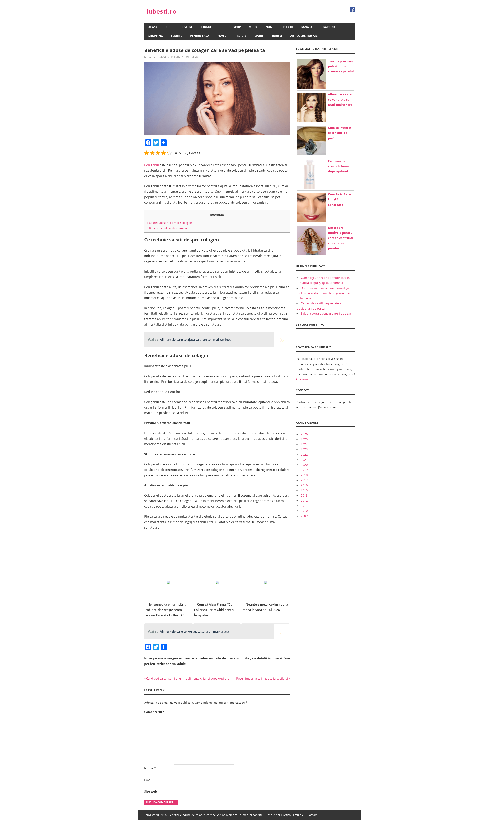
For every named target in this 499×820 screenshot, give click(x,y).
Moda (253, 27)
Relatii (288, 27)
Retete (241, 36)
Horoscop (233, 27)
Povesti (223, 36)
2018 (304, 475)
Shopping (155, 36)
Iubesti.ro (161, 11)
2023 (304, 449)
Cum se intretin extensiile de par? (339, 133)
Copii (169, 27)
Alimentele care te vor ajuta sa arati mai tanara (340, 99)
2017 (304, 480)
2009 (304, 516)
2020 (304, 465)
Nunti (270, 27)
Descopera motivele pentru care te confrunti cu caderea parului (340, 238)
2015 (304, 490)
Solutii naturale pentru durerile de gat (326, 313)
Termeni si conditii (250, 815)
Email (149, 780)
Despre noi (273, 815)
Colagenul (151, 165)
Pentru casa (199, 36)
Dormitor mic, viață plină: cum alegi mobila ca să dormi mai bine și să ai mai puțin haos (323, 293)
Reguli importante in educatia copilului (262, 678)
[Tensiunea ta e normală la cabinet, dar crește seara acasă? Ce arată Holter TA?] (168, 591)
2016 (304, 485)
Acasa (152, 27)
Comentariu (154, 712)
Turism (277, 36)
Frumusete (209, 27)
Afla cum (302, 379)
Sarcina (329, 27)
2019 (304, 470)
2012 (304, 500)
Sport (259, 36)
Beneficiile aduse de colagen (166, 228)
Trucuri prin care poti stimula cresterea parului (341, 66)
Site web (150, 791)
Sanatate (308, 27)
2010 (304, 511)
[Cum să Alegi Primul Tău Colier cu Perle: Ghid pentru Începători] (217, 591)
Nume (150, 768)
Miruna (175, 56)
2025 (304, 439)
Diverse (187, 27)
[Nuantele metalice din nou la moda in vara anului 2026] (265, 591)
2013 (304, 495)
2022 (304, 454)
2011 (304, 506)
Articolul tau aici (304, 36)
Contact (312, 815)
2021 (304, 460)
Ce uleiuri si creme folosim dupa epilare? (338, 166)
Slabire (176, 36)
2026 (304, 434)
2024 (304, 444)
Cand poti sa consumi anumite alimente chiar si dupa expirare (187, 678)
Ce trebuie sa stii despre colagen (169, 223)
